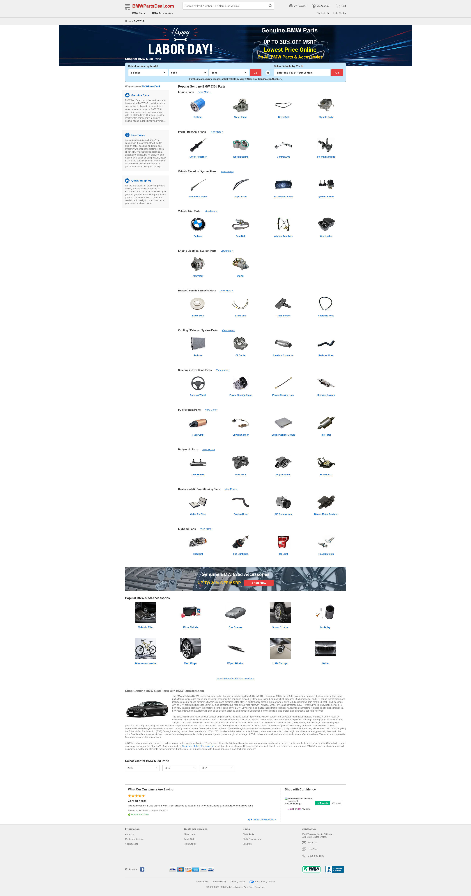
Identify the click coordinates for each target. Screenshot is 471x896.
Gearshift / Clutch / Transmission (198, 746)
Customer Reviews (134, 839)
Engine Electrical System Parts (197, 250)
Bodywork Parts (188, 449)
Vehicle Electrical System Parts (197, 171)
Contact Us (323, 13)
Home (128, 21)
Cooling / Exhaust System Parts (198, 330)
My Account (189, 834)
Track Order (190, 839)
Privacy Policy (238, 881)
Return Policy (219, 881)
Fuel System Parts (189, 409)
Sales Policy (202, 881)
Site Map (247, 844)
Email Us (312, 842)
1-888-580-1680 (316, 856)
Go (255, 72)
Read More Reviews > (265, 819)
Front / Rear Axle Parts (192, 131)
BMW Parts (138, 13)
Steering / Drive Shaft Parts (195, 369)
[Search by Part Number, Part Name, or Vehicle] (270, 6)
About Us (129, 834)
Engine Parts (186, 91)
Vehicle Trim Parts (189, 211)
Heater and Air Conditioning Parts (199, 489)
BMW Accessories (162, 13)
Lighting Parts (187, 528)
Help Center (339, 13)
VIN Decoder (131, 844)
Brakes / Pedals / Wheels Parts (197, 290)
